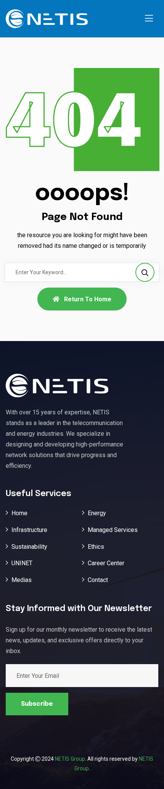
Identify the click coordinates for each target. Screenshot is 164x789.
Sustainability (29, 546)
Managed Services (113, 530)
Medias (21, 580)
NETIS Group (70, 759)
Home (19, 513)
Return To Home (87, 299)
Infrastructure (29, 530)
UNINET (21, 563)
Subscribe (37, 704)
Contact (98, 580)
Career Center (106, 563)
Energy (97, 513)
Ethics (96, 546)
